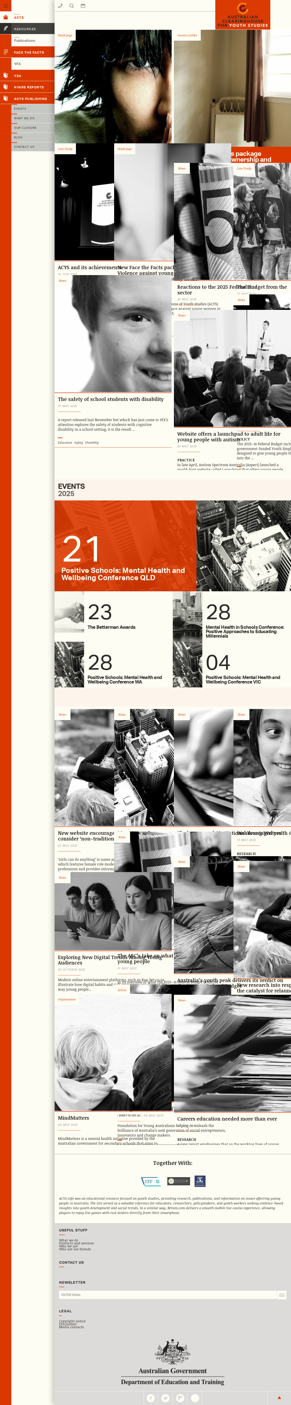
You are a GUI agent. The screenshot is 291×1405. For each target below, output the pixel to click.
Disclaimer (68, 1324)
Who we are (68, 1246)
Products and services (76, 1243)
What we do (68, 1240)
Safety (78, 442)
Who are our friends (75, 1249)
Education (65, 442)
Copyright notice (72, 1321)
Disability (92, 442)
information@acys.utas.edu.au (96, 8)
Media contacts (71, 1327)
